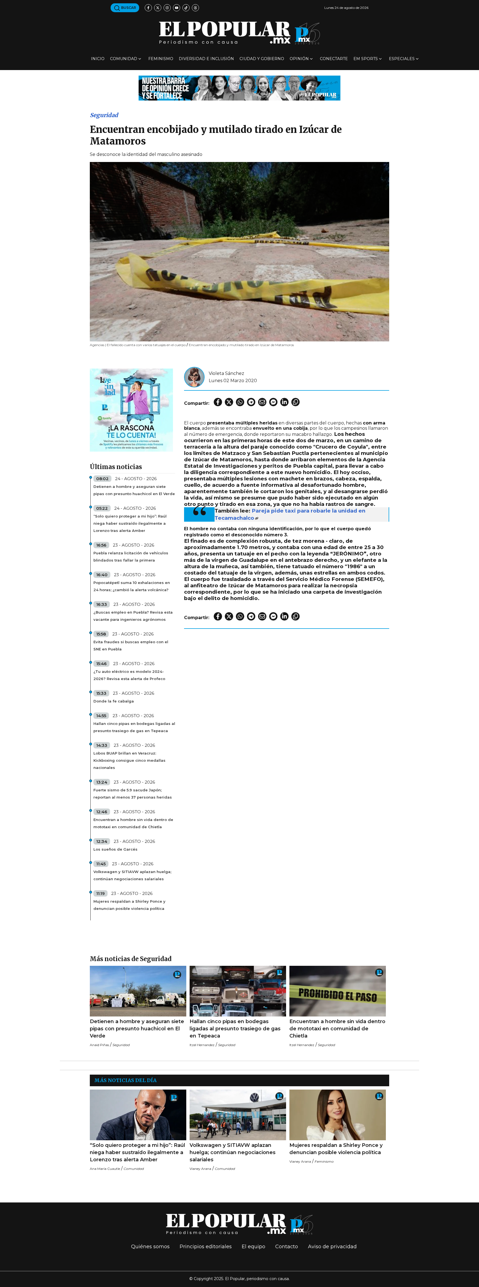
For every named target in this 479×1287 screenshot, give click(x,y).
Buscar (128, 8)
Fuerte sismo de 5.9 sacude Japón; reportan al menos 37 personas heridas (132, 793)
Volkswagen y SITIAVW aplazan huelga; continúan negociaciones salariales (132, 875)
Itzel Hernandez (202, 1045)
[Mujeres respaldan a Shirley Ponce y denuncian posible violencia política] (337, 1115)
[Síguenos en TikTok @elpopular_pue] (186, 7)
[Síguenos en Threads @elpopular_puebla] (195, 7)
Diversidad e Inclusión (206, 58)
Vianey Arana (200, 1169)
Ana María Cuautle (105, 1169)
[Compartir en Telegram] (251, 402)
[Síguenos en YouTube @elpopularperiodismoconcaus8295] (176, 7)
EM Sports (365, 58)
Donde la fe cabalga (113, 701)
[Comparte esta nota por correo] (262, 402)
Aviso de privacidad (332, 1247)
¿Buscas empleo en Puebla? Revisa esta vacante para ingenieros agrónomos (133, 616)
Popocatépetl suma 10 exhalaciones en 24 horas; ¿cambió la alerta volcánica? (131, 586)
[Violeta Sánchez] (194, 376)
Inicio (98, 58)
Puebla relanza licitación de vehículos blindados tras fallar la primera (130, 556)
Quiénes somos (150, 1247)
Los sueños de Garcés (115, 849)
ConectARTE (334, 58)
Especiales (402, 58)
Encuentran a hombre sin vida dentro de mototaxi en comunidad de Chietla (133, 823)
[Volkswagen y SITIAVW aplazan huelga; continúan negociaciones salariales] (238, 1115)
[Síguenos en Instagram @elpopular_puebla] (167, 7)
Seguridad (104, 115)
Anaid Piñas (99, 1045)
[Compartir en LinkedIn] (284, 402)
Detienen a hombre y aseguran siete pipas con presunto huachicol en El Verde (134, 490)
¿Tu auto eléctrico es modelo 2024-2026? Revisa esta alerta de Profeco (129, 675)
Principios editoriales (206, 1247)
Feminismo (160, 58)
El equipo (253, 1247)
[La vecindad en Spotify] (131, 409)
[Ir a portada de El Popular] (239, 32)
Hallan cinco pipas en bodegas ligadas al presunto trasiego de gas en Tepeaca (134, 727)
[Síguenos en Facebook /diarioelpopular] (148, 7)
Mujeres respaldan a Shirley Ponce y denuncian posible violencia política (129, 905)
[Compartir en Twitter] (229, 402)
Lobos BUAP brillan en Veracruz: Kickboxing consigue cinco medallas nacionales (129, 760)
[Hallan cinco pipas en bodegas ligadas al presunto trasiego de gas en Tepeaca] (238, 991)
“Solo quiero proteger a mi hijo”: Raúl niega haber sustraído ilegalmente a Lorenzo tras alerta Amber (130, 523)
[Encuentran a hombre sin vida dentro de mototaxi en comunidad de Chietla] (337, 991)
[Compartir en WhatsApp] (240, 402)
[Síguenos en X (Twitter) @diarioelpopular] (157, 7)
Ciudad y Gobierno (262, 58)
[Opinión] (239, 87)
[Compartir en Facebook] (217, 402)
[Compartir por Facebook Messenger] (273, 402)
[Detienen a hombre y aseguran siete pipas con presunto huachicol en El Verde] (138, 991)
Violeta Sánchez (226, 373)
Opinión (299, 58)
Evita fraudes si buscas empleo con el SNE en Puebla (130, 645)
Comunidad (123, 58)
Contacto (286, 1247)
